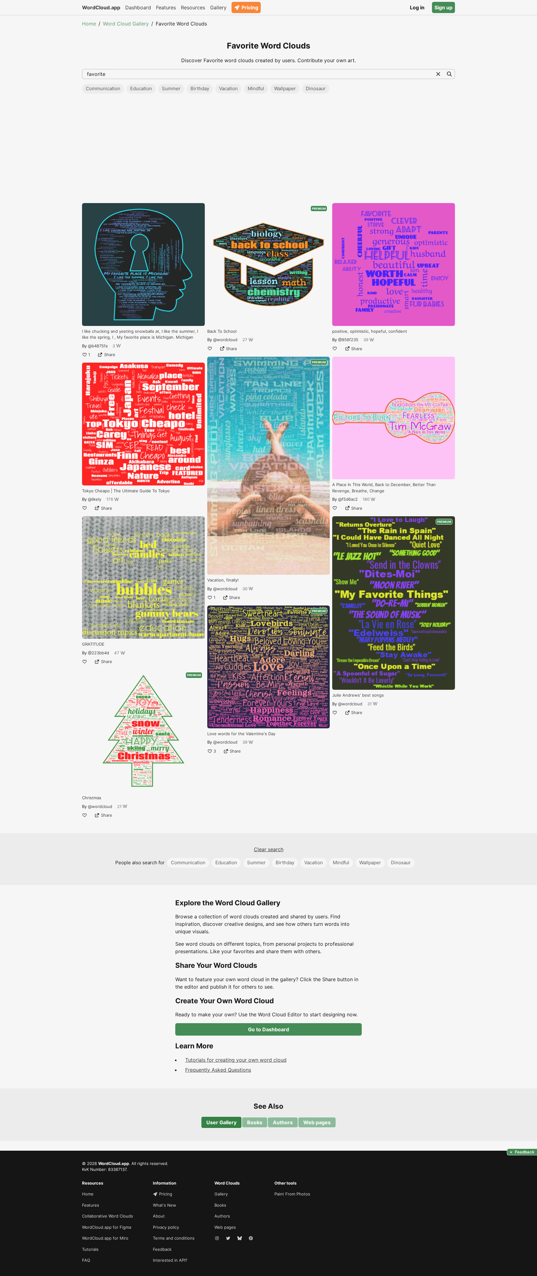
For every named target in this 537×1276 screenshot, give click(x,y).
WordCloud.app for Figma (106, 1227)
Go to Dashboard (268, 1029)
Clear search (268, 849)
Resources (193, 7)
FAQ (86, 1260)
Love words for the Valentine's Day (241, 733)
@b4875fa (98, 345)
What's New (164, 1205)
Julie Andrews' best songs (358, 695)
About (159, 1215)
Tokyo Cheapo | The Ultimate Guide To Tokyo (126, 490)
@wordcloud (100, 806)
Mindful (256, 88)
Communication (103, 88)
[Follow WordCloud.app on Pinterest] (251, 1238)
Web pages (317, 1122)
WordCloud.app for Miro (105, 1238)
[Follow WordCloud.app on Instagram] (217, 1238)
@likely (94, 499)
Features (166, 7)
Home (89, 24)
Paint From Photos (292, 1193)
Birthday (199, 88)
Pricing (249, 7)
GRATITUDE (93, 644)
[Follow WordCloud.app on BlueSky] (240, 1238)
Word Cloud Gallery (126, 24)
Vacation (228, 88)
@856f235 (348, 339)
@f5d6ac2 (348, 499)
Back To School (221, 331)
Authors (283, 1122)
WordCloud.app (101, 7)
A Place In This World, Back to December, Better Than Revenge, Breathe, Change (384, 487)
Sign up (443, 7)
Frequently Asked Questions (218, 1070)
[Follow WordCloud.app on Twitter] (229, 1238)
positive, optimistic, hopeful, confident (369, 331)
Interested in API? (170, 1260)
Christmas (91, 797)
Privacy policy (166, 1227)
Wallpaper (285, 88)
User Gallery (221, 1122)
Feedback (162, 1249)
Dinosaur (316, 88)
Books (254, 1122)
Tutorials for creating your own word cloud (236, 1060)
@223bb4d (98, 652)
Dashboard (138, 7)
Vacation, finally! (223, 580)
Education (141, 88)
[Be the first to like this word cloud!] (85, 508)
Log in (417, 7)
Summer (171, 88)
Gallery (218, 7)
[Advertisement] (268, 150)
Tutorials (90, 1249)
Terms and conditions (174, 1238)
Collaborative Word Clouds (107, 1215)
